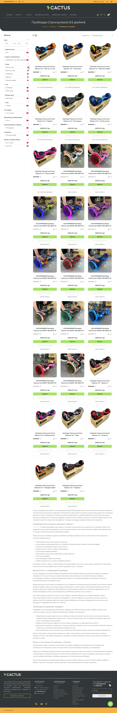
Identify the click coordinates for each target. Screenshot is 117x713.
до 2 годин (9, 142)
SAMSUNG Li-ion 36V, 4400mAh (16, 60)
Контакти (56, 697)
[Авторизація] (111, 1)
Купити (45, 79)
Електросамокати (77, 691)
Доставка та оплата (59, 689)
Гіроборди (53, 26)
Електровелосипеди (77, 687)
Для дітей (9, 98)
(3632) (100, 1)
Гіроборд (9, 87)
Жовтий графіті (11, 80)
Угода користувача (59, 695)
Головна (45, 26)
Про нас (56, 687)
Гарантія (56, 685)
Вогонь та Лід (10, 70)
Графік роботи (40, 693)
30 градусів (10, 128)
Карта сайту (75, 703)
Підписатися (102, 696)
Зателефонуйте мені (45, 83)
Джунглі (8, 77)
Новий (8, 105)
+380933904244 (9, 1)
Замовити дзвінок (17, 696)
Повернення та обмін (59, 691)
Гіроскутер (9, 91)
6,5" (7, 52)
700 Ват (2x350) (11, 135)
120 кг (8, 120)
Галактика (9, 74)
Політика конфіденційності (61, 693)
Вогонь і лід (10, 67)
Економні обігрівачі (77, 693)
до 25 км (9, 146)
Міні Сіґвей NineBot (77, 689)
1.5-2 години (10, 113)
